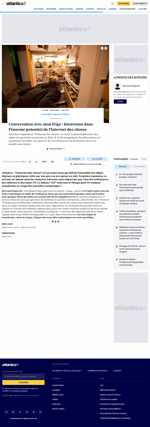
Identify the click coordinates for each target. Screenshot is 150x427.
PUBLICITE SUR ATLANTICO (110, 395)
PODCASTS (56, 404)
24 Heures (134, 159)
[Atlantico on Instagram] (33, 412)
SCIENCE (113, 9)
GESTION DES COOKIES (108, 399)
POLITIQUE (38, 9)
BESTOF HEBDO (58, 409)
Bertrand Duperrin (56, 149)
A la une (45, 110)
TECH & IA (101, 9)
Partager (76, 159)
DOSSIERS (56, 390)
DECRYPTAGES (58, 385)
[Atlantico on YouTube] (40, 412)
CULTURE (143, 9)
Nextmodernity (129, 94)
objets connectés (28, 227)
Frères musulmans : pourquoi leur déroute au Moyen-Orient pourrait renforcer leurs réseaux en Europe (132, 215)
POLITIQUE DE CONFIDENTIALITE (112, 404)
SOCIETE (90, 9)
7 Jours (143, 159)
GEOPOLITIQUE (66, 9)
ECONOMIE (51, 9)
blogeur (140, 94)
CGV (101, 385)
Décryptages (55, 110)
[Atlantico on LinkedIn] (27, 412)
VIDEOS (55, 399)
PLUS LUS (122, 166)
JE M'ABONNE (123, 3)
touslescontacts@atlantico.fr (23, 418)
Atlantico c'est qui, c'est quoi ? (66, 371)
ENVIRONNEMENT (128, 9)
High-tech (65, 110)
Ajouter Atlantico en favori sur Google (87, 164)
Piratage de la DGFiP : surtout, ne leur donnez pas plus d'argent (132, 249)
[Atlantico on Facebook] (20, 412)
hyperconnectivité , (11, 227)
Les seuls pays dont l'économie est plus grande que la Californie (131, 187)
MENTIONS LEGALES (107, 390)
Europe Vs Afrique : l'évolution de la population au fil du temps (131, 262)
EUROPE (79, 9)
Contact (118, 371)
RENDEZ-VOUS (57, 395)
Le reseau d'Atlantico (97, 371)
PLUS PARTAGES (139, 166)
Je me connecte (140, 3)
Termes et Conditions (20, 391)
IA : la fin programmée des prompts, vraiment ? (130, 175)
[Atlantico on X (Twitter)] (13, 412)
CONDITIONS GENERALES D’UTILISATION (115, 418)
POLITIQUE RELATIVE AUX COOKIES (113, 413)
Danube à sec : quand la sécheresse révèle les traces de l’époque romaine (131, 201)
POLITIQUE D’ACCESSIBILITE (110, 409)
